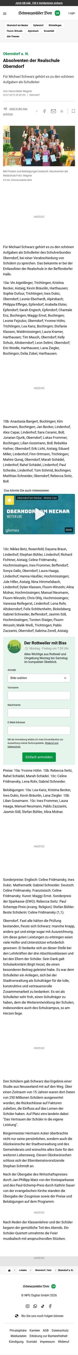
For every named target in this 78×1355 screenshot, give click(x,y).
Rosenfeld (49, 31)
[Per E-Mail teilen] (53, 111)
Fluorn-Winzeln (15, 31)
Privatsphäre (18, 1330)
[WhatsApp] (35, 1306)
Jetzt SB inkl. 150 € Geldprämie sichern (39, 3)
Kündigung (16, 1341)
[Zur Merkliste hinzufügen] (72, 111)
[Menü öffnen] (4, 13)
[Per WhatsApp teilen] (62, 111)
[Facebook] (50, 1306)
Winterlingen (55, 25)
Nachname (14, 704)
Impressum (47, 1341)
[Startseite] (9, 1270)
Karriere (35, 1330)
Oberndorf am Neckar (17, 25)
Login (71, 13)
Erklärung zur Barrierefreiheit (48, 1336)
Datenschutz (60, 1330)
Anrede (12, 669)
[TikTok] (43, 1306)
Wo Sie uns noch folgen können (42, 1316)
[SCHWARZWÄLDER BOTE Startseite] (39, 13)
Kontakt (32, 1341)
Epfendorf (38, 25)
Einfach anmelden (39, 757)
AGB (46, 1330)
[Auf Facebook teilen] (44, 111)
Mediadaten (19, 1336)
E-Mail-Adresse (16, 722)
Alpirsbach (33, 31)
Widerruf (63, 1341)
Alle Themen (13, 36)
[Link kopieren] (36, 111)
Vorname (13, 687)
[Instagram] (28, 1306)
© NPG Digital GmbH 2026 (39, 1295)
